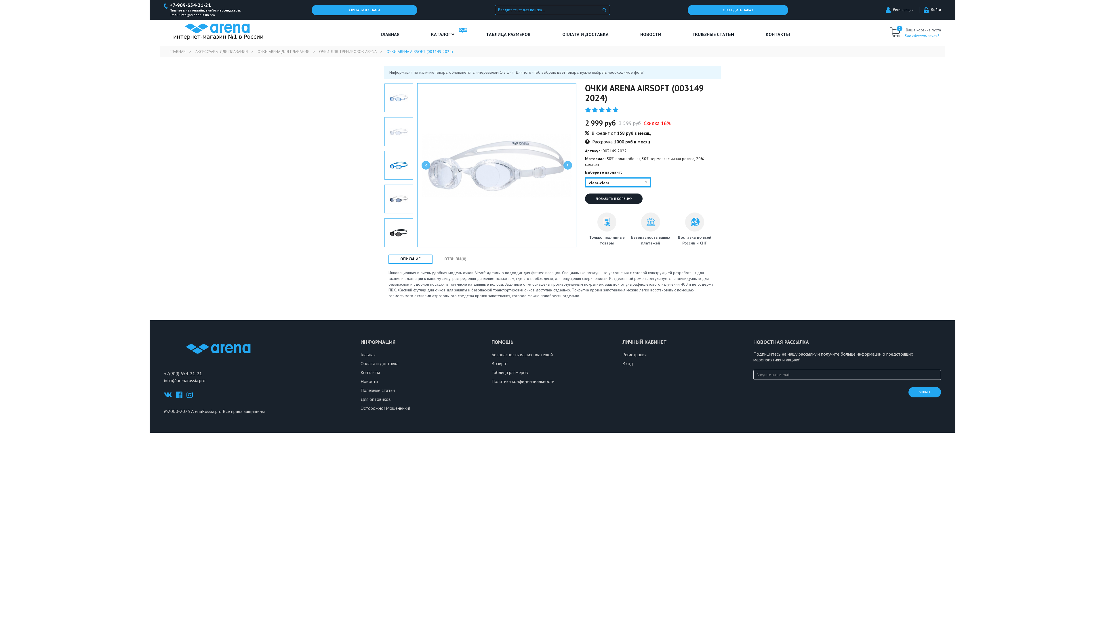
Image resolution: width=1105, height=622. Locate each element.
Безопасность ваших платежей (522, 354)
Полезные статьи (378, 390)
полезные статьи (713, 34)
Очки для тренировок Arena (348, 51)
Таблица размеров (509, 372)
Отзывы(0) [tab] (455, 258)
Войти (936, 9)
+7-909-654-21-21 (190, 5)
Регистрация (903, 9)
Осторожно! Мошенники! (385, 408)
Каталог (441, 34)
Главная (390, 34)
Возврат (499, 363)
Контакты (778, 34)
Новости (650, 34)
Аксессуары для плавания (221, 51)
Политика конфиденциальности (523, 381)
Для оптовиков (376, 399)
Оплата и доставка (585, 34)
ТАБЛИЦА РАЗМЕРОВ (508, 34)
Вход (627, 363)
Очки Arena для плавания (283, 51)
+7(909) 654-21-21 (183, 373)
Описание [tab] (410, 258)
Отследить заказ (738, 10)
